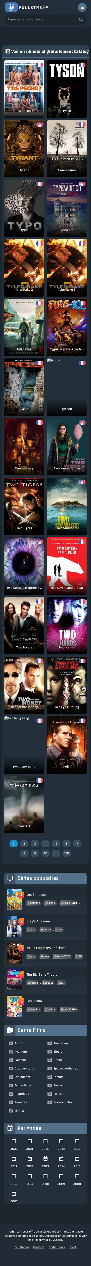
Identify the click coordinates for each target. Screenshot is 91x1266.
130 (66, 853)
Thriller (19, 1111)
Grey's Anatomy (39, 921)
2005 (59, 929)
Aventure (21, 1052)
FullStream (22, 1247)
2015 (45, 1166)
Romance (21, 1102)
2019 (61, 1149)
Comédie (50, 902)
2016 (29, 1166)
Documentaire (24, 1068)
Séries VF (46, 929)
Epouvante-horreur (66, 1068)
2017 (14, 1166)
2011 (30, 1184)
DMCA (73, 1247)
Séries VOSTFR (69, 902)
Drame (31, 929)
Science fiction (63, 1102)
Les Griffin (34, 1001)
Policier (45, 956)
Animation (34, 902)
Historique (22, 1094)
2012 (14, 1184)
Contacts (38, 1247)
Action (19, 1043)
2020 (45, 1149)
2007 (62, 982)
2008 (77, 1184)
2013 (77, 1166)
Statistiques (57, 1247)
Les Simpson (36, 894)
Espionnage (23, 1077)
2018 (77, 1149)
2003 (79, 956)
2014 (61, 1166)
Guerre (58, 1085)
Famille (58, 1077)
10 (45, 853)
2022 (14, 1149)
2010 (45, 1184)
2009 (61, 1184)
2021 (29, 1149)
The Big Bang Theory (42, 974)
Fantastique (23, 1085)
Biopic (57, 1052)
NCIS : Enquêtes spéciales (46, 948)
